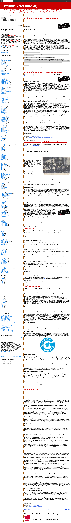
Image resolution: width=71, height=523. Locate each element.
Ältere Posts (67, 509)
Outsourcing (3, 181)
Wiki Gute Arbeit (4, 326)
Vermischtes (3, 244)
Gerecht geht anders (5, 117)
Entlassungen (3, 108)
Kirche (2, 150)
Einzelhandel (3, 107)
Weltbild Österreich (4, 258)
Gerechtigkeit (3, 118)
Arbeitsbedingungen (32, 137)
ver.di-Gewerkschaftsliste (5, 241)
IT (1, 134)
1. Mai (2, 57)
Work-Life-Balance (4, 271)
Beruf (2, 76)
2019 (3, 280)
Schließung (3, 205)
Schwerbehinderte (4, 206)
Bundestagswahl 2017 (5, 94)
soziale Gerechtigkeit (5, 209)
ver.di (53, 137)
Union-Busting (3, 236)
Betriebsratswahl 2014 (5, 83)
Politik (2, 186)
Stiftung (2, 217)
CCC (2, 96)
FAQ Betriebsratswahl (5, 338)
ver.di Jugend (3, 240)
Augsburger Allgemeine (5, 69)
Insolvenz (3, 131)
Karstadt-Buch (3, 143)
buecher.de (3, 93)
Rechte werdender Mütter (5, 195)
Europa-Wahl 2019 (4, 110)
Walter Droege (3, 250)
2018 (2, 58)
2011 (3, 307)
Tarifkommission (4, 222)
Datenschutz (3, 100)
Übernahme (3, 232)
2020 (3, 279)
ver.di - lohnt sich (29, 228)
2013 (3, 305)
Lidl (1, 162)
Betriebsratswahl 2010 (5, 82)
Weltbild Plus (3, 259)
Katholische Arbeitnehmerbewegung (8, 144)
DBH (2, 101)
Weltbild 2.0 (3, 255)
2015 (3, 303)
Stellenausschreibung (5, 215)
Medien (2, 169)
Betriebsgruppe (4, 77)
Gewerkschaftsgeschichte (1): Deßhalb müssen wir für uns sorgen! (45, 142)
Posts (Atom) (32, 511)
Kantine (2, 141)
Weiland (2, 253)
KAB (2, 140)
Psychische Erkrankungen (6, 190)
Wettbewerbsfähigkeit (5, 266)
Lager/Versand (3, 159)
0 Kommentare (37, 67)
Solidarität (3, 207)
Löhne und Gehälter (4, 166)
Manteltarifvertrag (4, 168)
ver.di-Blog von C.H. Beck (5, 320)
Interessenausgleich (5, 132)
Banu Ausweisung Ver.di (5, 73)
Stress (2, 218)
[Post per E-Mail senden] (41, 67)
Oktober (4, 286)
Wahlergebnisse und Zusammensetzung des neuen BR (11, 337)
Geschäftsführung (4, 120)
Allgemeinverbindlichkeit (5, 60)
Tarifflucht (3, 221)
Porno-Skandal (4, 187)
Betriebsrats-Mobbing (5, 80)
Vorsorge (2, 248)
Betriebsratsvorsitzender (5, 81)
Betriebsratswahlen (4, 85)
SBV (2, 204)
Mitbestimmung (4, 173)
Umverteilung (3, 234)
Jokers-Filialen (3, 138)
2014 (3, 304)
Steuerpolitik (3, 216)
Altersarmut (3, 62)
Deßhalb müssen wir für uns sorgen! (31, 21)
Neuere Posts (27, 509)
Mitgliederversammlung (5, 174)
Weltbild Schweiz (4, 261)
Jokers (2, 137)
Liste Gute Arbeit (4, 164)
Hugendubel (3, 127)
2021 (3, 278)
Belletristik (3, 75)
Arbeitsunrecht (3, 67)
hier (45, 278)
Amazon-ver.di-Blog (4, 324)
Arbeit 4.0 (3, 64)
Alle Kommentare (5, 363)
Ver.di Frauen (3, 239)
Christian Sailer (4, 97)
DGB (2, 103)
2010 (3, 308)
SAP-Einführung (4, 203)
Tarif (51, 137)
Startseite (47, 509)
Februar (4, 301)
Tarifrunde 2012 (4, 225)
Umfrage (2, 233)
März (4, 300)
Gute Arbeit (35, 282)
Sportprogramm (4, 212)
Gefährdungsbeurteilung (5, 115)
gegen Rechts (3, 116)
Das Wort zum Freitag (5, 99)
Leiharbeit (3, 161)
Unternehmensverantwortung (6, 237)
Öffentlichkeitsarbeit (4, 180)
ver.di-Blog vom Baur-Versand (6, 316)
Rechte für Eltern (4, 194)
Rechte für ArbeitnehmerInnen (45, 137)
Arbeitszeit (3, 68)
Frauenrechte (3, 112)
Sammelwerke (3, 201)
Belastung (3, 74)
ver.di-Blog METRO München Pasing (8, 322)
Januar (4, 302)
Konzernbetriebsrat (4, 152)
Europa (2, 109)
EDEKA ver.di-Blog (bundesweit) (7, 315)
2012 (3, 306)
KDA (2, 146)
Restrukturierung (4, 198)
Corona (2, 98)
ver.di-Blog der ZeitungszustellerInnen (8, 314)
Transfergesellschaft (5, 230)
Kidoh (2, 148)
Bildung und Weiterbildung (6, 91)
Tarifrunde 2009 (4, 223)
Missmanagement (4, 171)
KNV (2, 151)
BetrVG (2, 88)
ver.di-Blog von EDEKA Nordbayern (7, 325)
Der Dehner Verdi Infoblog (6, 329)
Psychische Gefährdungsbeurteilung (8, 191)
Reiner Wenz (3, 196)
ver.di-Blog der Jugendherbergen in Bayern (9, 321)
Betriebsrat (3, 79)
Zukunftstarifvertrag (4, 272)
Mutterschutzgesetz (4, 177)
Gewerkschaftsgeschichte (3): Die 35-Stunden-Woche (41, 18)
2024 (3, 277)
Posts (3, 361)
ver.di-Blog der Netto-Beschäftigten (7, 319)
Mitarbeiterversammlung (5, 172)
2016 (3, 283)
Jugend (2, 139)
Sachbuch (3, 200)
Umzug (2, 235)
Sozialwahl (3, 211)
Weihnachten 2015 (4, 251)
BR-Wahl (2, 92)
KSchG (2, 154)
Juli (3, 296)
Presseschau (3, 189)
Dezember (5, 284)
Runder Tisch (3, 199)
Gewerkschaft (38, 137)
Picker (2, 185)
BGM (2, 89)
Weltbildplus (3, 263)
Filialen (2, 111)
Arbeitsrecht (31, 506)
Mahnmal (2, 167)
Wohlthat (2, 270)
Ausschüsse (3, 71)
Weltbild (2, 254)
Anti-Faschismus (4, 63)
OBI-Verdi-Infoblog (4, 328)
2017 (3, 282)
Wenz (2, 264)
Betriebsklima (3, 78)
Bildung (2, 90)
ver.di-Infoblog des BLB (5, 327)
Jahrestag (3, 135)
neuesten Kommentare (12, 30)
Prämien (2, 188)
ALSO (2, 61)
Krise (2, 153)
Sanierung (3, 202)
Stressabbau (3, 219)
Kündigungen (3, 157)
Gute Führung (3, 125)
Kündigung (3, 156)
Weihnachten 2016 (4, 252)
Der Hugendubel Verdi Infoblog (7, 330)
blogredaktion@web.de (5, 46)
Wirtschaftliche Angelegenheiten (7, 268)
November (5, 285)
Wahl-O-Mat (3, 249)
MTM (2, 176)
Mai (3, 298)
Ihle (1, 129)
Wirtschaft (3, 267)
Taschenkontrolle (4, 228)
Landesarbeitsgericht (5, 160)
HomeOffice (3, 126)
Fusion (2, 114)
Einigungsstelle (4, 106)
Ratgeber (2, 192)
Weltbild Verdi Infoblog (20, 6)
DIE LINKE (3, 104)
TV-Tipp (2, 231)
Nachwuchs (3, 178)
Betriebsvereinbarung (5, 86)
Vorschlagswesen (4, 247)
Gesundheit (3, 121)
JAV (1, 136)
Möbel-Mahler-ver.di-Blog (5, 317)
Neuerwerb (3, 179)
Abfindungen (3, 59)
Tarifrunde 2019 (4, 226)
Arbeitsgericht (3, 66)
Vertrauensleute (4, 246)
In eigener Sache (4, 130)
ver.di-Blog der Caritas (5, 318)
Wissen (2, 269)
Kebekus (2, 147)
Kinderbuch (3, 149)
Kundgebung (3, 155)
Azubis (2, 72)
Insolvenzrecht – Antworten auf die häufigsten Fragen (11, 356)
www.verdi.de (26, 65)
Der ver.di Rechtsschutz (32, 389)
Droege (2, 105)
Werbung (2, 265)
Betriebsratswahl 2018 (5, 84)
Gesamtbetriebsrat (4, 119)
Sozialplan (3, 210)
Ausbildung (3, 70)
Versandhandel (4, 245)
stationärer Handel (4, 213)
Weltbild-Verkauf (4, 262)
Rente (2, 197)
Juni (4, 297)
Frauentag (3, 113)
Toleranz (2, 229)
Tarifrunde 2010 (4, 224)
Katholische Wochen (5, 145)
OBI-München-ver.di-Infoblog (6, 323)
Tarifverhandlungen (4, 227)
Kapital (2, 142)
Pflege (2, 184)
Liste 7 (2, 163)
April (4, 299)
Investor (2, 133)
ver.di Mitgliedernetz (4, 52)
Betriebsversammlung (5, 87)
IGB (1, 128)
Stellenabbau (3, 214)
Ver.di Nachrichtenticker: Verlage (7, 331)
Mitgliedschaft (40, 506)
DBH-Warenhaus (4, 102)
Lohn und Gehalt (4, 165)
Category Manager (4, 95)
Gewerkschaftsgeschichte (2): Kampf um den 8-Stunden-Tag (43, 72)
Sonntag (2, 208)
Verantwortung (3, 242)
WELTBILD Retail (4, 260)
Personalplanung (4, 182)
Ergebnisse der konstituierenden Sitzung (8, 336)
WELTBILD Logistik (4, 257)
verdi (2, 243)
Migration (2, 170)
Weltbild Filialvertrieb (5, 256)
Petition (2, 183)
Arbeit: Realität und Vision (32, 286)
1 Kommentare (39, 281)
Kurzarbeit (3, 158)
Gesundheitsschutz (4, 122)
